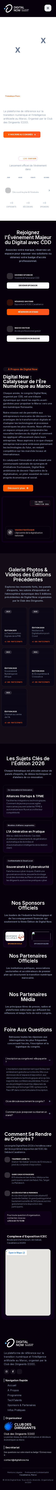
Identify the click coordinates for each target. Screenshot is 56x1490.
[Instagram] (6, 1371)
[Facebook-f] (13, 1371)
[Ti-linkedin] (19, 1371)
